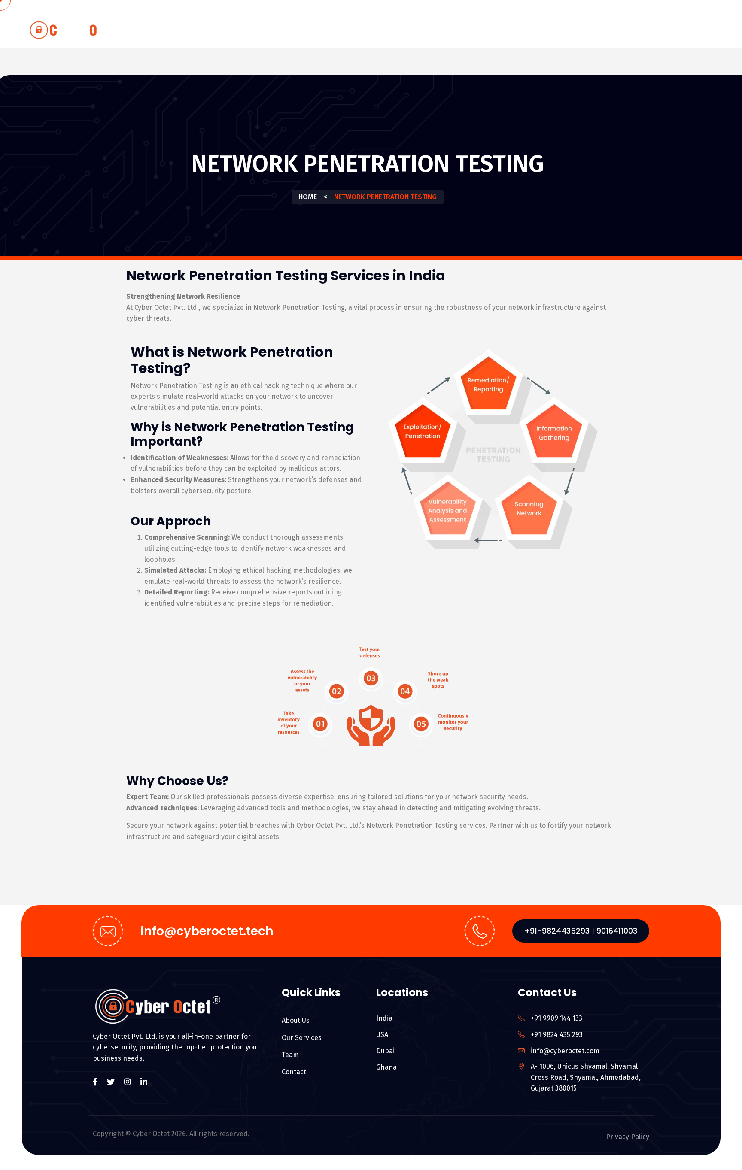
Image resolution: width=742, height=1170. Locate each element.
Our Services (494, 31)
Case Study (642, 31)
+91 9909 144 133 (556, 1018)
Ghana (386, 1067)
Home (397, 31)
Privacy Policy (627, 1137)
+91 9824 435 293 (557, 1035)
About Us (440, 31)
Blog (598, 31)
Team (290, 1055)
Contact (699, 31)
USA (382, 1035)
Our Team (556, 31)
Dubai (385, 1051)
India (384, 1018)
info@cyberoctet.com (565, 1051)
